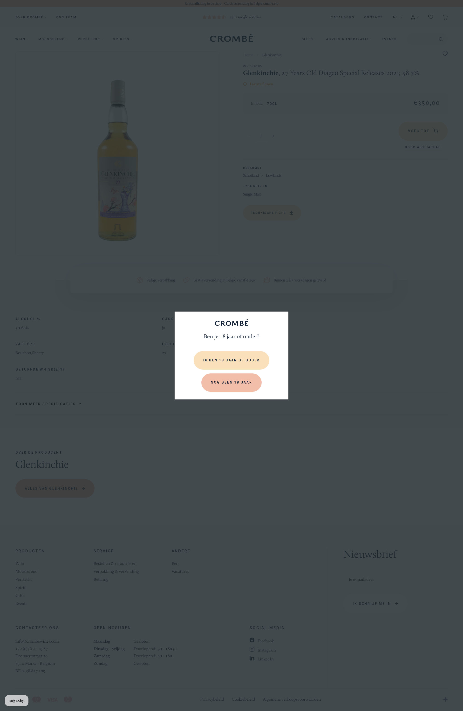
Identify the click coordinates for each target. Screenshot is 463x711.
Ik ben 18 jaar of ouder (231, 360)
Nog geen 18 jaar (231, 382)
